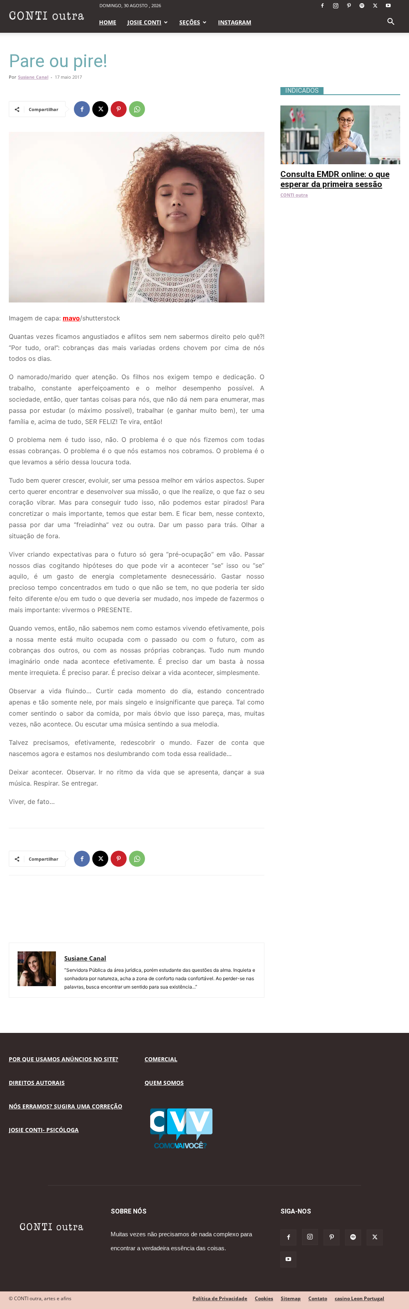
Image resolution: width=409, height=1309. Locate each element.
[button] (390, 22)
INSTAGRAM (234, 22)
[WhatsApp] (137, 109)
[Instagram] (335, 5)
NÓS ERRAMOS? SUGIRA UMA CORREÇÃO (65, 1106)
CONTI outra (294, 195)
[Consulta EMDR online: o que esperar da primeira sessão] (340, 109)
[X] (375, 5)
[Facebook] (322, 5)
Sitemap (291, 1298)
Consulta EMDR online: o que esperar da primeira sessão (334, 179)
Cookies (264, 1298)
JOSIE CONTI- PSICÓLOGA (44, 1130)
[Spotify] (362, 5)
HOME (107, 22)
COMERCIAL (161, 1059)
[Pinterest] (349, 5)
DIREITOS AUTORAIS (37, 1082)
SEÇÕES (189, 22)
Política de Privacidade (220, 1298)
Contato (317, 1298)
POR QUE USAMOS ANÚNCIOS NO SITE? (63, 1059)
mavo (71, 318)
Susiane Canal (33, 77)
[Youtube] (388, 5)
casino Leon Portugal (359, 1298)
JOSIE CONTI (144, 22)
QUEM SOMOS (164, 1082)
